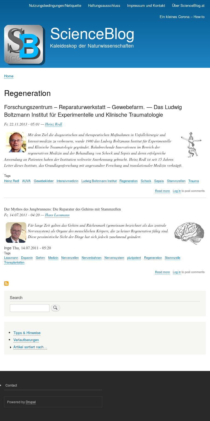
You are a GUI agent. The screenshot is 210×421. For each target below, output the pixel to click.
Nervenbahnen (91, 257)
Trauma (193, 181)
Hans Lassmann (57, 214)
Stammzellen (176, 181)
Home (8, 75)
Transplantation (14, 262)
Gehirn (40, 257)
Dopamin (27, 257)
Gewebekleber (44, 181)
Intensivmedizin (67, 181)
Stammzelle (172, 257)
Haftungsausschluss (104, 5)
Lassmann (11, 257)
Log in (177, 191)
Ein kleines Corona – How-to (182, 16)
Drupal (31, 401)
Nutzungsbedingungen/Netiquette (55, 5)
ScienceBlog (92, 32)
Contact (11, 385)
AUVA (26, 181)
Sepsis (159, 181)
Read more (162, 191)
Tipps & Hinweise (26, 332)
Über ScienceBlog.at (188, 5)
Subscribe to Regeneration (6, 283)
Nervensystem (114, 257)
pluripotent (134, 257)
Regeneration (128, 181)
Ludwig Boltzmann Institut (98, 181)
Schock (146, 181)
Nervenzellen (70, 257)
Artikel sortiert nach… (30, 346)
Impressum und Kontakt (146, 5)
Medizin (53, 257)
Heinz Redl (53, 124)
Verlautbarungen (26, 339)
